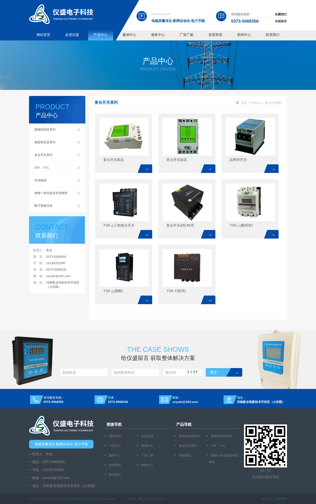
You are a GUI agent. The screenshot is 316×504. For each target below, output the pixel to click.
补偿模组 (40, 180)
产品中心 (100, 35)
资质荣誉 (215, 35)
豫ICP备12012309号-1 (152, 498)
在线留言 (281, 21)
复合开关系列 (43, 155)
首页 (244, 103)
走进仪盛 (72, 35)
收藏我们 (281, 14)
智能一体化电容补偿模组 (50, 193)
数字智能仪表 (43, 205)
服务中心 (158, 35)
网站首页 (43, 35)
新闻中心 (244, 35)
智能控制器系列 (44, 129)
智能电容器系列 (44, 142)
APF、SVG (41, 167)
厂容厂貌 (186, 35)
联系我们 (272, 35)
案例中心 (129, 35)
